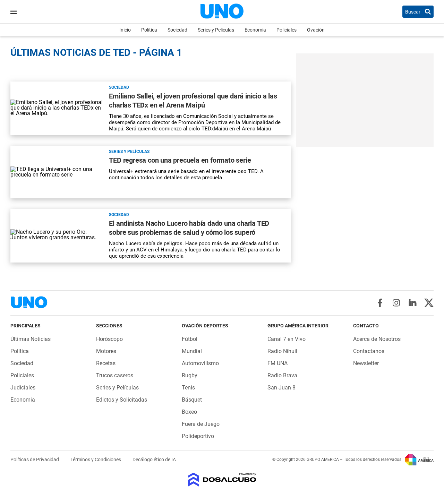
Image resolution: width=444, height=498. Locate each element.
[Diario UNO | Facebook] (380, 303)
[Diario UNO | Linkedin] (412, 303)
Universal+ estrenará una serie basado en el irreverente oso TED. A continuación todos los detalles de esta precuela (186, 174)
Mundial (192, 351)
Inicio (125, 30)
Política (149, 30)
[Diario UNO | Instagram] (396, 303)
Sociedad (177, 30)
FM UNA (277, 363)
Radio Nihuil (282, 351)
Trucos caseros (114, 375)
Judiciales (22, 387)
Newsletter (366, 363)
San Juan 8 (281, 387)
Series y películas (129, 151)
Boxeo (189, 412)
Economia (255, 30)
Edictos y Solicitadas (121, 399)
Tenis (188, 387)
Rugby (189, 375)
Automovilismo (200, 363)
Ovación (316, 30)
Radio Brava (282, 375)
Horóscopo (109, 339)
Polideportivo (198, 436)
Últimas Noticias (30, 339)
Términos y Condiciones (96, 459)
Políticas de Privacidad (35, 459)
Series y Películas (216, 30)
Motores (106, 351)
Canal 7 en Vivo (286, 339)
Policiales (286, 30)
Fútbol (189, 339)
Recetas (106, 363)
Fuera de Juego (201, 424)
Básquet (192, 399)
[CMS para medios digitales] (222, 480)
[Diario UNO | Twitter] (429, 303)
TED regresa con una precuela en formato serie (180, 160)
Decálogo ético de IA (154, 459)
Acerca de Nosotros (377, 339)
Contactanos (368, 351)
